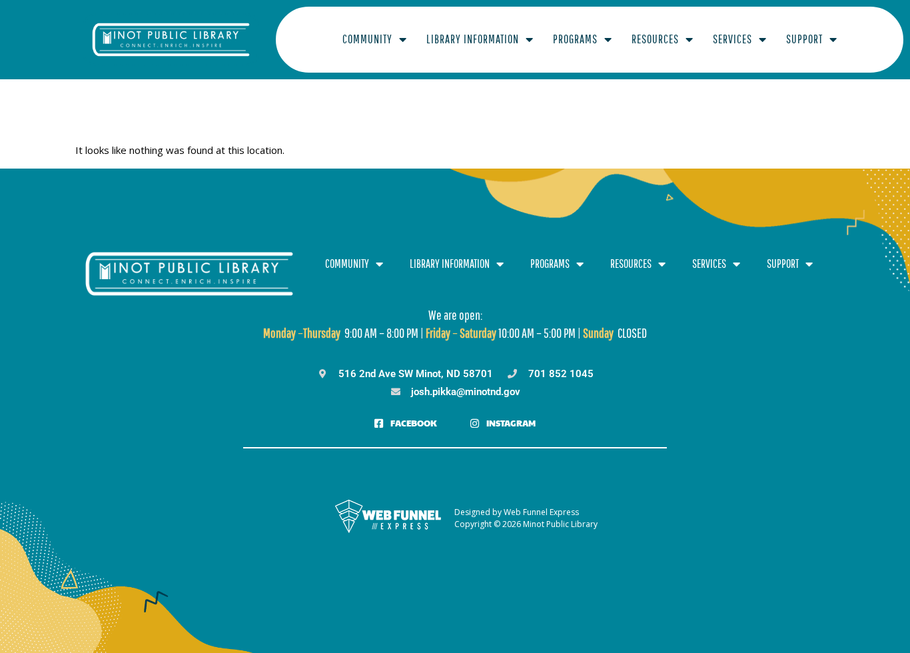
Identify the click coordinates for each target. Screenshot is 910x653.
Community (367, 39)
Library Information (472, 39)
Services (732, 39)
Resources (655, 39)
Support (804, 39)
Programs (575, 39)
